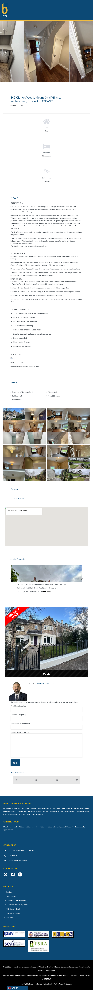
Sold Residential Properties (17, 900)
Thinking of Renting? (13, 913)
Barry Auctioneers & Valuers (20, 967)
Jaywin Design (65, 984)
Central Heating (18, 498)
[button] (11, 578)
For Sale (9, 892)
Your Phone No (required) (20, 723)
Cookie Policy (53, 984)
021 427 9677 (14, 855)
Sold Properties (11, 896)
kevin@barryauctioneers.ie (52, 683)
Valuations (10, 917)
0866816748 (40, 683)
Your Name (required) (19, 706)
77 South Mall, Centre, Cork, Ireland (21, 850)
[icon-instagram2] (6, 874)
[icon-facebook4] (13, 874)
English (14, 988)
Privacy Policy (42, 984)
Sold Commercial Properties (17, 905)
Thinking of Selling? (13, 909)
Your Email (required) (18, 715)
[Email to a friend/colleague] (57, 780)
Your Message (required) (20, 732)
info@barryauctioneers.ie (18, 860)
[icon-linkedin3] (20, 874)
